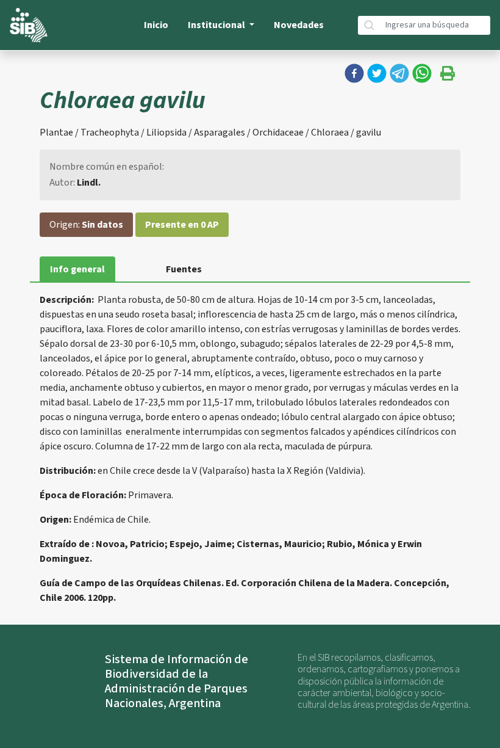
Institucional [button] (217, 25)
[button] (354, 73)
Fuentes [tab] (184, 269)
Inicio (156, 25)
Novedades (299, 25)
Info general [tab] (77, 269)
